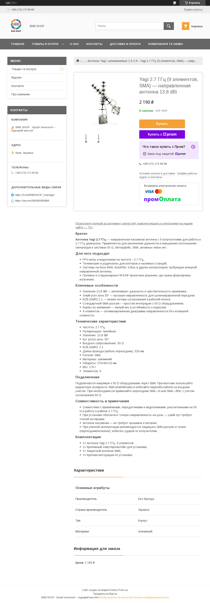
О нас (74, 44)
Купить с (155, 134)
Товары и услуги (45, 44)
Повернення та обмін (165, 44)
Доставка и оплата (125, 44)
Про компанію (20, 94)
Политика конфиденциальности (150, 597)
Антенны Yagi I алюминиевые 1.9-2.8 (112, 61)
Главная (17, 44)
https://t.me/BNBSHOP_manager (35, 194)
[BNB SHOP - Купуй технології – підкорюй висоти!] (16, 33)
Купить (162, 123)
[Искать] (169, 26)
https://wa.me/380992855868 (32, 200)
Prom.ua (123, 590)
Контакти (17, 86)
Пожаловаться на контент (115, 597)
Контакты (94, 44)
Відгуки (16, 77)
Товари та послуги (23, 69)
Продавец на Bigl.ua (105, 593)
